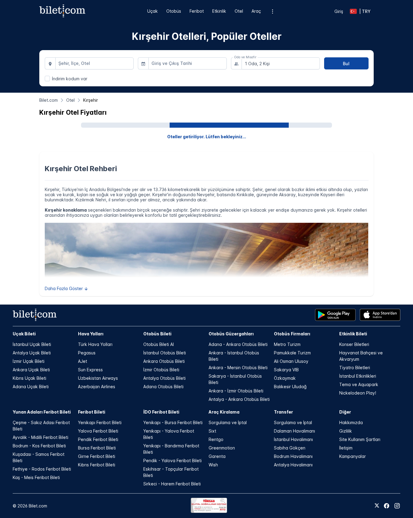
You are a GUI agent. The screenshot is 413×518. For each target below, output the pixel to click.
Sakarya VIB (286, 369)
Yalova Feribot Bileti (98, 430)
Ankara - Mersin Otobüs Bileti (238, 367)
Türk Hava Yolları (95, 344)
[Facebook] (386, 506)
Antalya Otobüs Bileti (164, 378)
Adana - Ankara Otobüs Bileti (238, 344)
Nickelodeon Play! (357, 392)
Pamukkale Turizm (292, 352)
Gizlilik (345, 430)
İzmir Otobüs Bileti (161, 369)
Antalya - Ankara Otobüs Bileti (239, 399)
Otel (239, 11)
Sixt (212, 430)
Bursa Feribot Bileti (97, 447)
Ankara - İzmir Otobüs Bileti (236, 390)
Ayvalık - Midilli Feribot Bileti (40, 437)
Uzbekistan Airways (98, 378)
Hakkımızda (351, 422)
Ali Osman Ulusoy (291, 361)
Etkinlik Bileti (353, 333)
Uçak (152, 11)
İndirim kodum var (69, 78)
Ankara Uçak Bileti (31, 369)
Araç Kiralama (224, 411)
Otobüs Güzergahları (231, 333)
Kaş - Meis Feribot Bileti (36, 477)
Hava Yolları (90, 333)
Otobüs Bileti (157, 333)
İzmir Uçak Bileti (28, 361)
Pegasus (87, 352)
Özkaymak (285, 378)
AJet (82, 361)
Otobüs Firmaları (292, 333)
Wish (213, 464)
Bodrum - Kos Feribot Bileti (39, 445)
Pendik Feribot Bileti (98, 439)
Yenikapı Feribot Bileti (100, 422)
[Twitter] (377, 506)
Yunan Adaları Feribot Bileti (42, 411)
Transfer (283, 411)
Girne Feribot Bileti (96, 456)
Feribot (197, 11)
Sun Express (90, 369)
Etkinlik (219, 11)
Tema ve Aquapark (358, 384)
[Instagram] (397, 506)
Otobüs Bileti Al (158, 344)
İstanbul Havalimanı (293, 439)
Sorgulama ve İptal (228, 422)
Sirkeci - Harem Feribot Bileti (172, 483)
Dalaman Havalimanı (294, 430)
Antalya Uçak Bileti (32, 352)
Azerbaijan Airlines (96, 386)
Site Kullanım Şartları (359, 439)
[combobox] (94, 63)
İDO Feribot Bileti (161, 411)
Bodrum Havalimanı (293, 456)
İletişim (346, 447)
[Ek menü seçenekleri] (272, 11)
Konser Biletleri (354, 344)
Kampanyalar (352, 456)
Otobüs (173, 11)
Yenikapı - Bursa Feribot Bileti (173, 422)
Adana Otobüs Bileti (163, 386)
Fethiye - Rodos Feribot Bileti (42, 469)
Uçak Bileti (24, 333)
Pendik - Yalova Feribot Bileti (172, 460)
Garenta (217, 456)
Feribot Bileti (91, 411)
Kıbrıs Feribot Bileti (96, 464)
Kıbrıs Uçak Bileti (29, 378)
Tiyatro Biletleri (354, 367)
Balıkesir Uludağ (290, 386)
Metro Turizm (287, 344)
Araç (256, 11)
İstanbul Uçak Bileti (32, 344)
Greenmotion (222, 447)
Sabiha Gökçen (289, 447)
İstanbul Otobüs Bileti (164, 352)
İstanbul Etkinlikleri (357, 376)
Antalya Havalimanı (293, 464)
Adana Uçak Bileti (31, 386)
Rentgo (216, 439)
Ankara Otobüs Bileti (164, 361)
